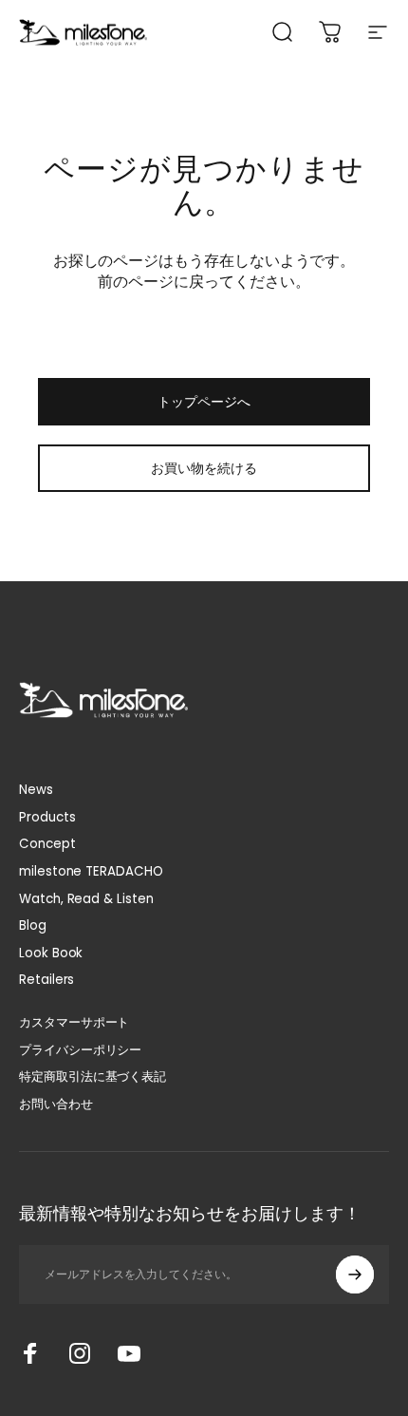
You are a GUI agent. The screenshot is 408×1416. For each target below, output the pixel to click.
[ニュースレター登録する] (355, 1274)
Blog (32, 926)
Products (47, 818)
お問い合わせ (56, 1105)
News (36, 791)
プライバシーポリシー (80, 1051)
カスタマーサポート (74, 1023)
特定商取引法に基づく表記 (92, 1077)
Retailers (46, 980)
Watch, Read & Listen (86, 900)
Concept (47, 845)
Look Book (51, 954)
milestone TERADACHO (91, 872)
